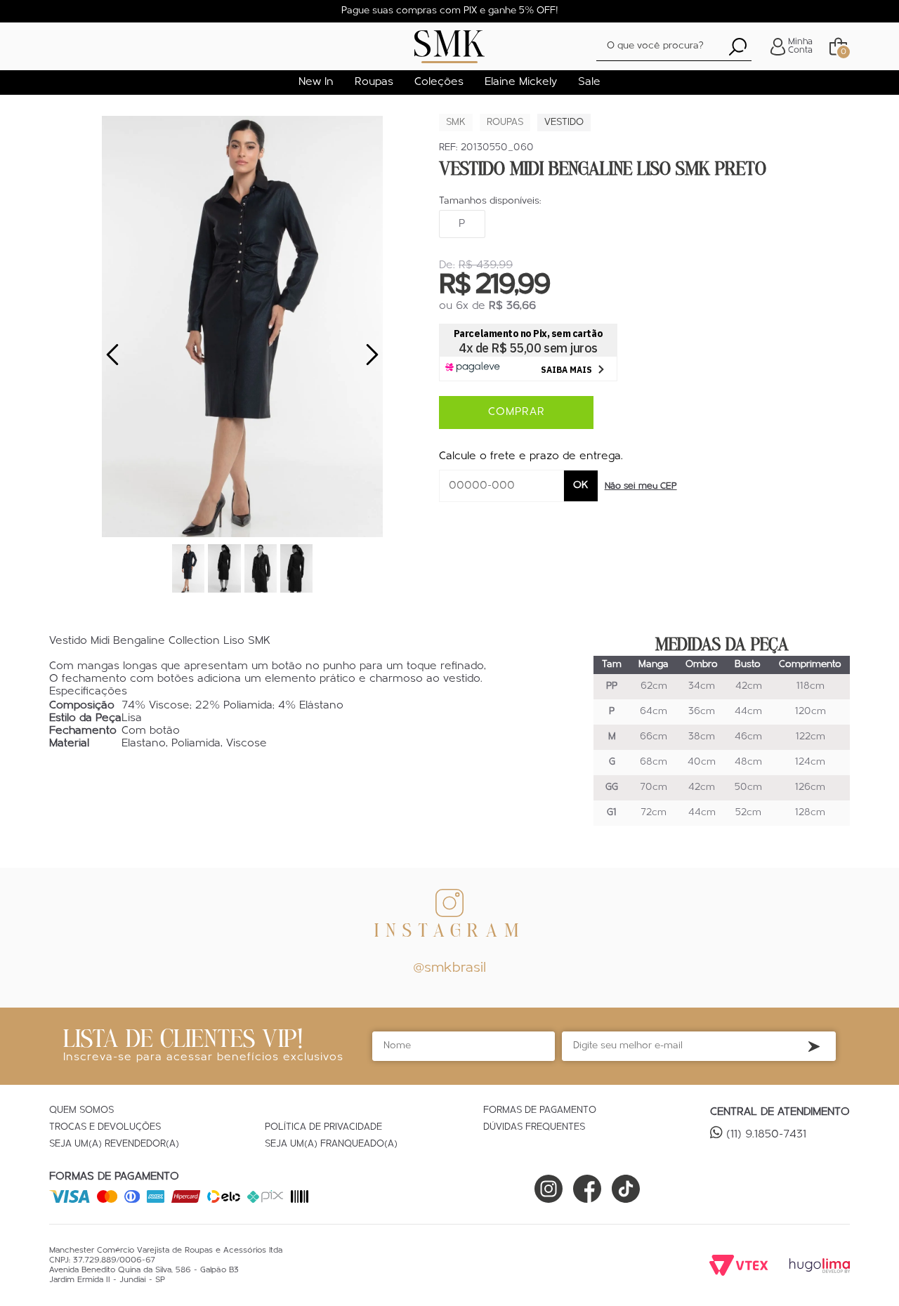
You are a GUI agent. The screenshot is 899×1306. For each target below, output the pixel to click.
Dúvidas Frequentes (534, 1128)
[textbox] (674, 46)
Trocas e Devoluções (105, 1128)
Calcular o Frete (501, 486)
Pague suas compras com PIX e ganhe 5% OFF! (449, 11)
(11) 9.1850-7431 (766, 1134)
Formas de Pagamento (539, 1111)
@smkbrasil (449, 968)
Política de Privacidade (323, 1128)
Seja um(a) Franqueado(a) (331, 1144)
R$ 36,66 (512, 306)
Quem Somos (81, 1111)
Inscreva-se (814, 1046)
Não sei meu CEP (641, 486)
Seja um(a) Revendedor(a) (114, 1144)
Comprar (516, 412)
